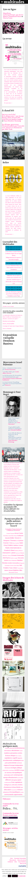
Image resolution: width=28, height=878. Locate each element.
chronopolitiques (14, 792)
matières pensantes (10, 753)
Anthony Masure (19, 550)
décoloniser (15, 750)
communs (19, 763)
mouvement (14, 789)
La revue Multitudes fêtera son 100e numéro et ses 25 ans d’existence (14, 267)
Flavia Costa (7, 18)
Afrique (13, 755)
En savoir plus (21, 875)
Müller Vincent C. (16, 538)
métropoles (14, 780)
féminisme (7, 768)
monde (22, 792)
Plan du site (23, 863)
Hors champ (18, 755)
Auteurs (17, 530)
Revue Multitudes (13, 560)
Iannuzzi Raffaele (20, 553)
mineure (20, 789)
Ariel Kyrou (6, 119)
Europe (12, 765)
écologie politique (16, 768)
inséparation (19, 765)
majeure (6, 765)
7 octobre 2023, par (8, 372)
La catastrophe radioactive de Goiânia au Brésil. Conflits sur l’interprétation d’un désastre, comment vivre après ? (12, 317)
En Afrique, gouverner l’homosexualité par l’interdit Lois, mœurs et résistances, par (13, 126)
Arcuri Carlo (19, 533)
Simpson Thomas (9, 540)
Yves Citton (13, 568)
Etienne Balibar (16, 430)
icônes (13, 787)
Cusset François (10, 533)
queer (19, 780)
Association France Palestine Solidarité (12, 379)
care (21, 787)
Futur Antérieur (22, 861)
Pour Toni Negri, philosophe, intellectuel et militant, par (13, 420)
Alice (15, 861)
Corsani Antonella (17, 555)
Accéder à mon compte (8, 306)
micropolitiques (17, 772)
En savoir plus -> (13, 86)
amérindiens (7, 775)
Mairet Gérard (8, 570)
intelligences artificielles (11, 785)
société (16, 770)
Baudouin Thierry (7, 555)
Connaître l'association (12, 529)
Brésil (18, 787)
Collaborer (10, 530)
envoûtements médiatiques (12, 760)
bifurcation (7, 789)
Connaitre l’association (20, 858)
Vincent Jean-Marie (14, 565)
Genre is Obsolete (7, 328)
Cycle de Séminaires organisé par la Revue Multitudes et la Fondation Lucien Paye (14, 293)
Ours (11, 858)
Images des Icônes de (13, 578)
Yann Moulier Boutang (12, 121)
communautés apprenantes (13, 794)
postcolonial (12, 763)
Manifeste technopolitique (9, 321)
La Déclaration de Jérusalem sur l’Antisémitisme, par (12, 376)
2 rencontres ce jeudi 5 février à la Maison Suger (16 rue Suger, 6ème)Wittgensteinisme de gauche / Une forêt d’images (13, 255)
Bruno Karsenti (10, 369)
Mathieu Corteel (18, 545)
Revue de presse (22, 860)
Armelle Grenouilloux (13, 563)
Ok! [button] (9, 875)
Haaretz (8, 385)
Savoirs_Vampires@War (8, 323)
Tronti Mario (20, 568)
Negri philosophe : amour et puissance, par (15, 428)
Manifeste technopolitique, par (11, 14)
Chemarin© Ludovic (9, 553)
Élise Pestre (14, 535)
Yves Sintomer (14, 423)
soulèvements (7, 782)
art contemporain (16, 775)
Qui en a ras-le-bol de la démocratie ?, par (10, 115)
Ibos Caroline (16, 543)
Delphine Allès (17, 570)
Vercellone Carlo (7, 535)
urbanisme (6, 792)
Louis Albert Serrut (10, 372)
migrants (19, 758)
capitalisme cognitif (10, 758)
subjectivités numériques (8, 770)
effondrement (12, 777)
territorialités (20, 777)
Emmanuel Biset (15, 16)
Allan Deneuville (13, 118)
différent (8, 780)
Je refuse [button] (15, 875)
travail (21, 750)
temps (5, 777)
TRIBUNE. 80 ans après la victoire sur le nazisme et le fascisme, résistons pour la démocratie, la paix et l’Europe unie (14, 279)
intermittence (7, 750)
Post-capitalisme (16, 782)
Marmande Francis (13, 572)
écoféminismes (20, 748)
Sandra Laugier (17, 119)
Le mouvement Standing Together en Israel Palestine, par (12, 383)
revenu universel (9, 748)
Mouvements (13, 860)
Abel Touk (8, 129)
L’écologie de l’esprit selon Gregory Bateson (13, 326)
